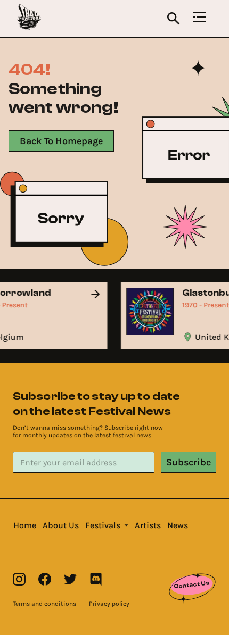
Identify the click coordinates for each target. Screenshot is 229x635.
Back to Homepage (61, 141)
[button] (25, 525)
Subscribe (188, 462)
